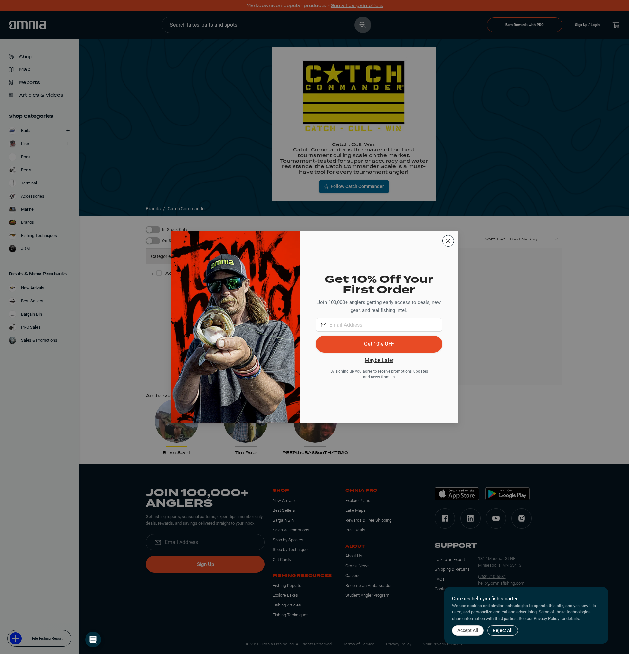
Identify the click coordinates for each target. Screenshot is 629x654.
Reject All (503, 630)
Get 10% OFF (379, 344)
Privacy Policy (546, 618)
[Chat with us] (93, 639)
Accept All (467, 630)
